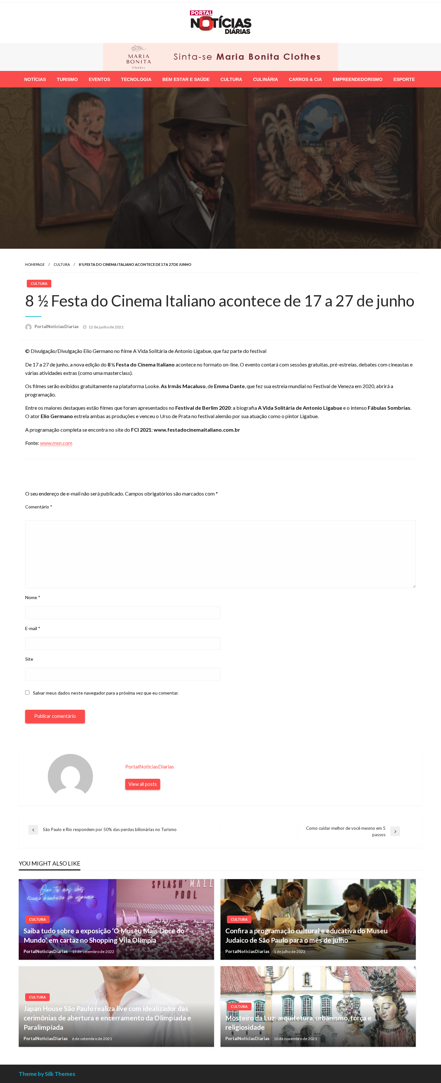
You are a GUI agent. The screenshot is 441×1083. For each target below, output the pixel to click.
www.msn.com (56, 442)
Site (29, 658)
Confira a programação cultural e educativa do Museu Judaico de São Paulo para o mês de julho (306, 934)
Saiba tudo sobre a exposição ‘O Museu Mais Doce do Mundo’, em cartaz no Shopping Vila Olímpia (104, 934)
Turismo (67, 78)
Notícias (35, 78)
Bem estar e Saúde (186, 78)
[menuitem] (35, 79)
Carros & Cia (305, 78)
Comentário (38, 506)
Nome (32, 597)
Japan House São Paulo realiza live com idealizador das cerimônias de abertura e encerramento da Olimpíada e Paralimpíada (107, 1017)
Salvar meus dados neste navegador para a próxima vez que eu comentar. (106, 692)
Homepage (35, 264)
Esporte (404, 78)
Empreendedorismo (358, 78)
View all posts (142, 783)
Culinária (265, 78)
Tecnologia (136, 78)
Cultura (231, 78)
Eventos (99, 78)
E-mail (32, 627)
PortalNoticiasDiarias (57, 325)
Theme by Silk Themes (47, 1073)
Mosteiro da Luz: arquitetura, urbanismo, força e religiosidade (298, 1021)
